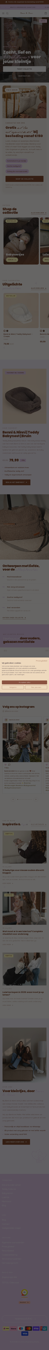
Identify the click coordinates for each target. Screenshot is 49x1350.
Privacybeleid (41, 660)
